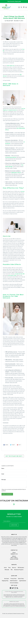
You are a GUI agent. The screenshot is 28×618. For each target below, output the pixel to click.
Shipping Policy (5, 580)
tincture (22, 191)
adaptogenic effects (16, 172)
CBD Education (21, 567)
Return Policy (21, 578)
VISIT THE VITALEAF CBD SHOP (13, 456)
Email (2, 474)
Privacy (22, 613)
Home (5, 567)
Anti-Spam (6, 578)
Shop (9, 567)
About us (14, 567)
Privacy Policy (13, 578)
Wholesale (7, 569)
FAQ (12, 569)
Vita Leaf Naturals (9, 613)
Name (2, 468)
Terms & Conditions (14, 582)
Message (3, 479)
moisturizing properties (10, 157)
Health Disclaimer (13, 580)
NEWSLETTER (14, 514)
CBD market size (10, 65)
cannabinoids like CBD (19, 273)
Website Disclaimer (17, 613)
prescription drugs (12, 275)
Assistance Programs (18, 569)
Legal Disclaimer (22, 580)
